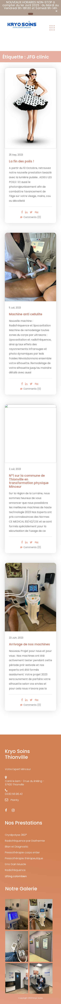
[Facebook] (6, 810)
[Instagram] (13, 810)
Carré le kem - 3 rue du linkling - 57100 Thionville (24, 782)
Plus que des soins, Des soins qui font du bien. (21, 37)
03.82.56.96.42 (14, 794)
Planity (15, 800)
